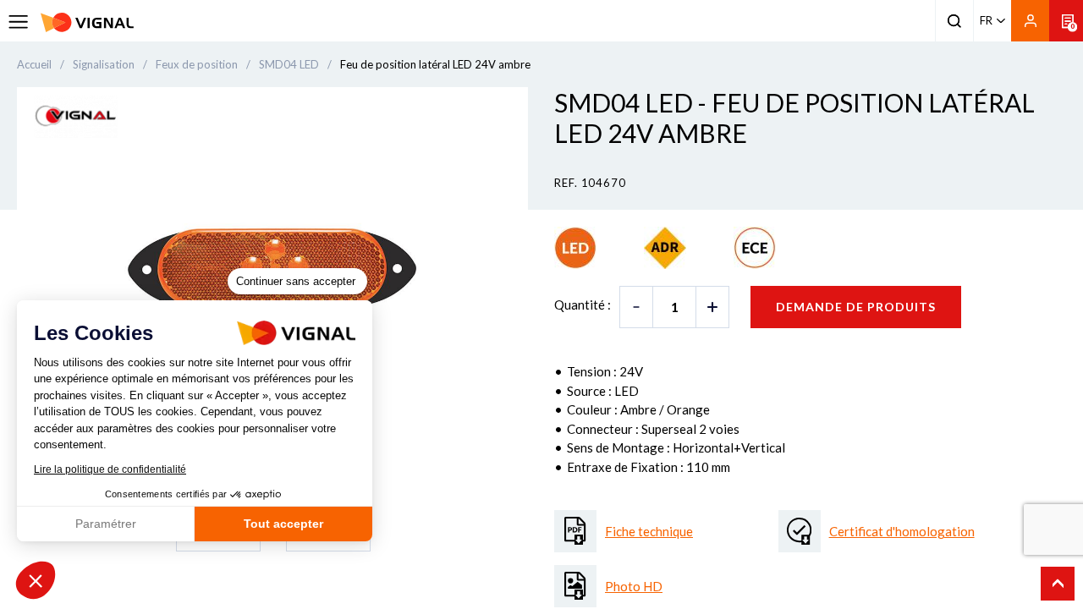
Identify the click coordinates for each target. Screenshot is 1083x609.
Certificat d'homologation (902, 531)
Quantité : (582, 304)
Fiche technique (649, 531)
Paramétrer (105, 523)
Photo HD (633, 586)
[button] (35, 580)
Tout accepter (283, 523)
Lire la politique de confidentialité (110, 469)
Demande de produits (856, 306)
